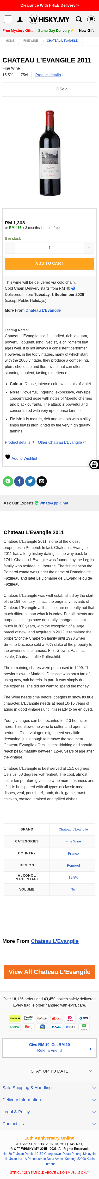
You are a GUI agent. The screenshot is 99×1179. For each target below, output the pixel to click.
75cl (73, 889)
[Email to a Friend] (42, 481)
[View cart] (91, 19)
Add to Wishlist (24, 458)
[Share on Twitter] (30, 481)
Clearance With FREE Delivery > (49, 5)
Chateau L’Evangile (43, 310)
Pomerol (73, 865)
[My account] (20, 19)
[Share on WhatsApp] (8, 481)
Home (10, 40)
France (73, 853)
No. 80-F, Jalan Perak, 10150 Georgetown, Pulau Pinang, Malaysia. (50, 1154)
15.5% (73, 877)
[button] (8, 19)
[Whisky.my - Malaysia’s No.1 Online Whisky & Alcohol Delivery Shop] (49, 19)
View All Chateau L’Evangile (49, 972)
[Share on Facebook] (19, 481)
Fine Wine (30, 40)
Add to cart (49, 263)
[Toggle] (90, 1071)
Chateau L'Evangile (62, 40)
